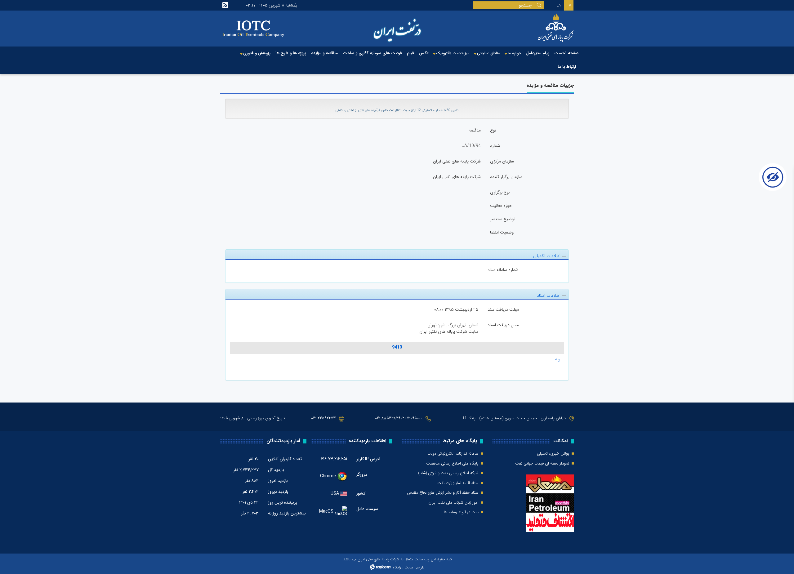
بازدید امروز (278, 480)
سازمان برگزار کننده (506, 176)
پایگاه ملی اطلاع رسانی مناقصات (452, 464)
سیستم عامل (367, 509)
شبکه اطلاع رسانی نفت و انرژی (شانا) (448, 473)
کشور (360, 493)
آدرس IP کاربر (368, 459)
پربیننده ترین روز (282, 502)
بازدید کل (276, 469)
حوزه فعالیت (501, 205)
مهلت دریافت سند (503, 309)
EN (558, 5)
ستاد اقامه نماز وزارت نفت (458, 483)
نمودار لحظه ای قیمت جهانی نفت (542, 464)
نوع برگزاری (500, 192)
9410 (397, 347)
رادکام (396, 567)
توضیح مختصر (502, 219)
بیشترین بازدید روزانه (287, 513)
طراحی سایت (414, 567)
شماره (495, 145)
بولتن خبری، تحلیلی (553, 454)
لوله (558, 359)
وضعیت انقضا (502, 232)
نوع (493, 130)
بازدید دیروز (278, 491)
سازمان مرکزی (502, 161)
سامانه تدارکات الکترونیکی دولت (453, 454)
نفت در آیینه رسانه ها (461, 512)
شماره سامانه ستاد (503, 269)
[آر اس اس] (225, 5)
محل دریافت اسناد (503, 325)
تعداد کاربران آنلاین (285, 459)
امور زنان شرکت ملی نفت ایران (453, 503)
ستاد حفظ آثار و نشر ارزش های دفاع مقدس (443, 493)
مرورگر (361, 474)
